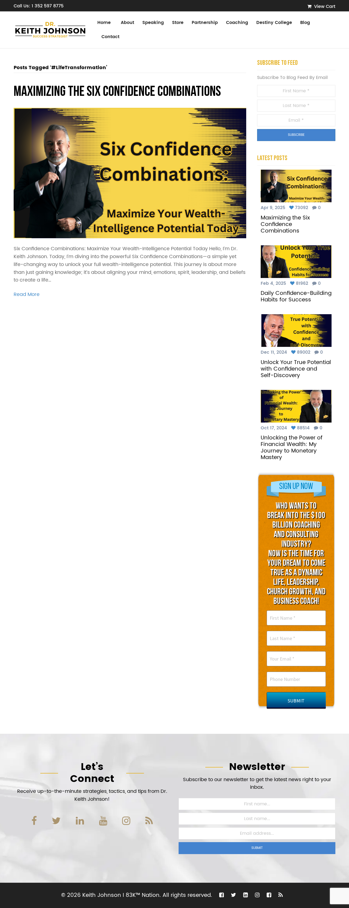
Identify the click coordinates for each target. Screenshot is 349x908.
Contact (110, 36)
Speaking (153, 22)
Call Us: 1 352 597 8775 (39, 6)
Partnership (205, 22)
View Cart (324, 6)
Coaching (237, 22)
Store (177, 22)
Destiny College (274, 22)
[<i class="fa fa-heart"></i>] (292, 207)
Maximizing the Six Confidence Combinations (117, 92)
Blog (305, 22)
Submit (257, 848)
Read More (27, 294)
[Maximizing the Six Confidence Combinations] (130, 173)
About (127, 22)
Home (104, 22)
